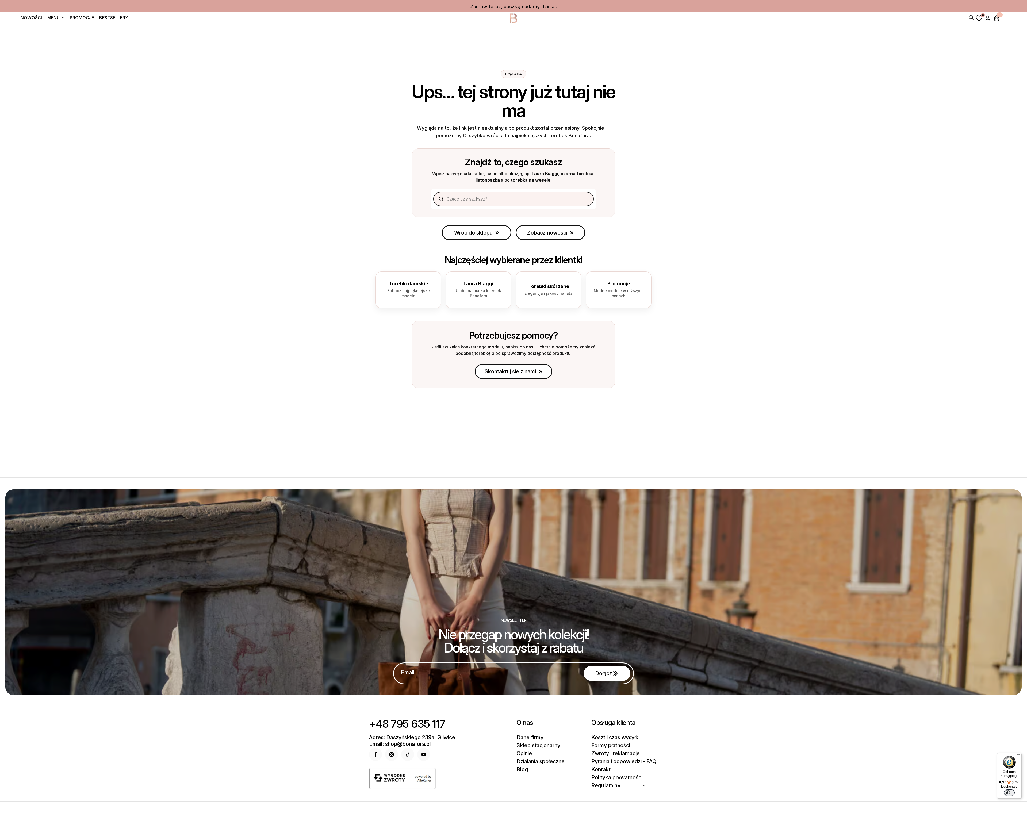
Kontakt (601, 769)
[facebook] (375, 754)
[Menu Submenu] (62, 18)
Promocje (82, 18)
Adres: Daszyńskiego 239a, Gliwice (412, 737)
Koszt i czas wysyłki (615, 737)
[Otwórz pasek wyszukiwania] (971, 17)
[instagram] (391, 754)
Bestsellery (113, 18)
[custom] (407, 754)
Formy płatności (610, 745)
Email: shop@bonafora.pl (400, 744)
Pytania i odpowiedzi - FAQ (623, 761)
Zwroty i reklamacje (615, 753)
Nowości (31, 18)
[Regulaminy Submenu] (646, 785)
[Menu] (1018, 756)
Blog (522, 769)
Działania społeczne (540, 761)
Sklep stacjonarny (538, 745)
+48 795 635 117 (407, 724)
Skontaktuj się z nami (510, 371)
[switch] (1009, 792)
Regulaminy (605, 785)
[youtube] (423, 754)
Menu (53, 18)
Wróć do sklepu (473, 232)
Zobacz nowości (547, 232)
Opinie (524, 753)
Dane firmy (529, 737)
